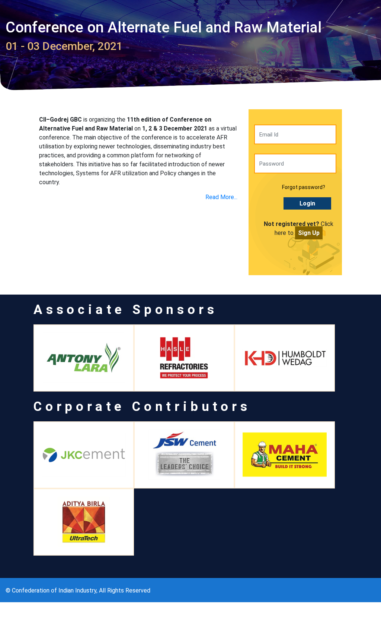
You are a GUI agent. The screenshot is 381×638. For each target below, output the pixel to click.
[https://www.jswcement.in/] (184, 454)
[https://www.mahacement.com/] (284, 454)
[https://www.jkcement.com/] (83, 454)
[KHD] (284, 358)
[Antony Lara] (83, 358)
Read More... (221, 197)
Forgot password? (303, 187)
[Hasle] (184, 358)
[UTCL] (83, 522)
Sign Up (309, 232)
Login (307, 203)
